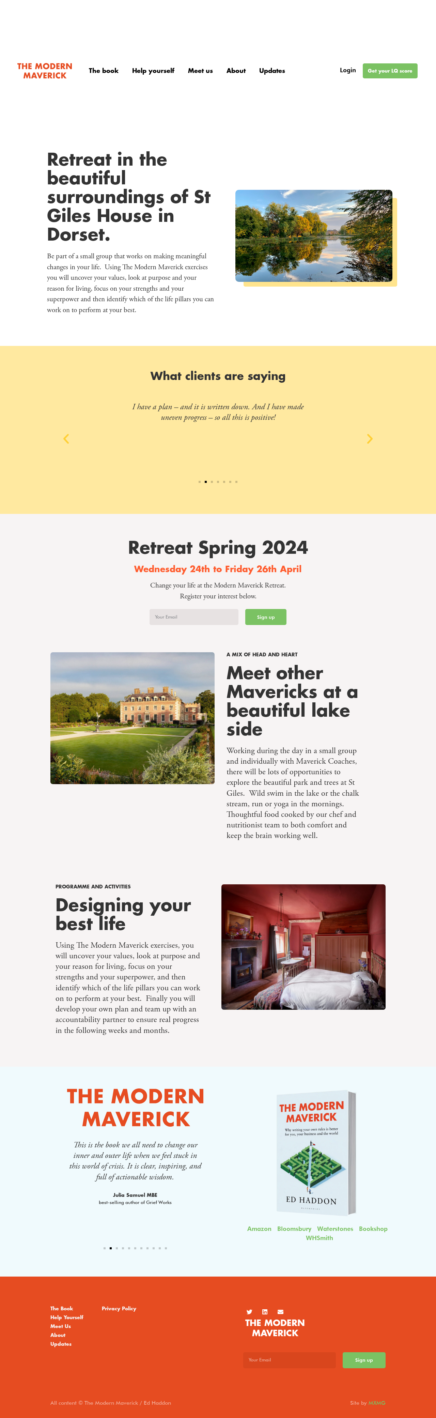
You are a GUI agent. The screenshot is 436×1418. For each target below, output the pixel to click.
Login (348, 70)
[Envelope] (280, 1311)
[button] (66, 438)
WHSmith (319, 1237)
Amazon (259, 1228)
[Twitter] (249, 1311)
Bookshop (373, 1228)
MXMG (377, 1403)
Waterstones (335, 1228)
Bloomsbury (294, 1228)
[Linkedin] (265, 1311)
